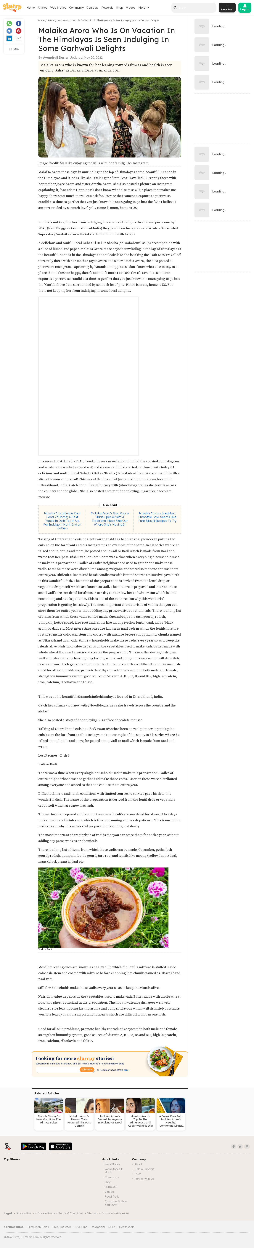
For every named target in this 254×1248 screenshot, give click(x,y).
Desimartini (98, 1227)
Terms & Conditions (71, 1213)
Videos (130, 7)
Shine (111, 1227)
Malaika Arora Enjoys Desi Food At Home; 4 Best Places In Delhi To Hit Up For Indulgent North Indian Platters (62, 520)
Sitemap (92, 1213)
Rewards (107, 7)
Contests (92, 7)
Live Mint (80, 1227)
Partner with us (144, 1178)
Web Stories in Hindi (114, 1170)
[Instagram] (247, 1146)
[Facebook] (233, 1146)
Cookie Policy (46, 1213)
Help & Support (144, 1169)
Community (76, 7)
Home (31, 7)
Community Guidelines (115, 1213)
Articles (42, 7)
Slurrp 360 (111, 1187)
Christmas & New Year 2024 (116, 1203)
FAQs (137, 1174)
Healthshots (126, 1227)
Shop (119, 7)
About (138, 1164)
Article (51, 20)
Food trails (112, 1196)
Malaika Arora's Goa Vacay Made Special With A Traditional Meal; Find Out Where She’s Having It (110, 518)
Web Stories (58, 7)
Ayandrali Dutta (55, 57)
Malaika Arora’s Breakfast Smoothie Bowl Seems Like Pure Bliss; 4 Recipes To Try (157, 517)
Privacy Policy (25, 1213)
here (125, 1070)
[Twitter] (240, 1146)
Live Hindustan (62, 1227)
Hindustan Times (38, 1227)
